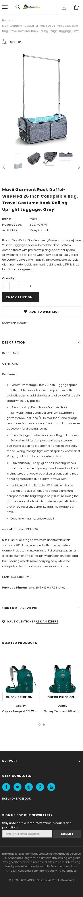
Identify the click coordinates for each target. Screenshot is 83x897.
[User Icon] (64, 7)
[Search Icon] (17, 7)
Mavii (33, 219)
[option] (41, 99)
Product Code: (12, 224)
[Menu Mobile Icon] (5, 7)
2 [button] (44, 724)
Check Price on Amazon (22, 297)
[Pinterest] (40, 787)
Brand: (6, 219)
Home (6, 20)
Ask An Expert (47, 621)
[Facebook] (6, 787)
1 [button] (39, 724)
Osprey (21, 706)
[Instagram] (29, 787)
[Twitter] (17, 787)
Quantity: (8, 278)
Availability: (10, 230)
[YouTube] (51, 787)
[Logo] (32, 7)
